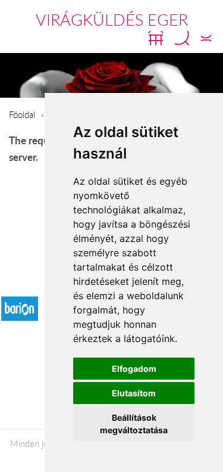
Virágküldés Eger (112, 19)
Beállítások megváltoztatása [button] (134, 423)
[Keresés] (182, 38)
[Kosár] (156, 38)
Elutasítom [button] (134, 393)
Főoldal (22, 114)
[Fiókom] (206, 38)
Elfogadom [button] (134, 369)
